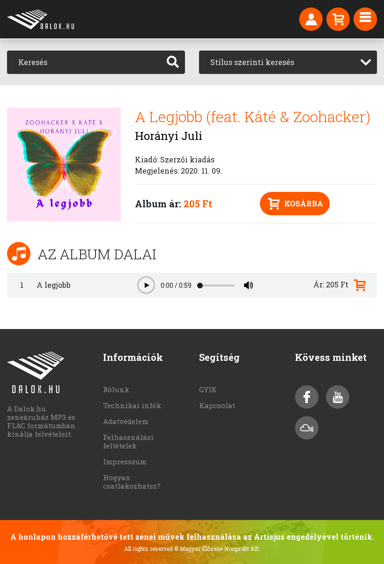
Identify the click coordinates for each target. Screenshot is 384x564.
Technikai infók (132, 405)
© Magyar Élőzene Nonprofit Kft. (217, 548)
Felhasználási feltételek (128, 441)
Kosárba (303, 203)
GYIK (208, 389)
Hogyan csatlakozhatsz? (132, 482)
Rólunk (116, 389)
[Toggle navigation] (365, 19)
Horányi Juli (168, 135)
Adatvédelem (125, 421)
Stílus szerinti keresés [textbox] (252, 62)
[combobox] (288, 62)
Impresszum (125, 461)
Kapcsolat (217, 405)
